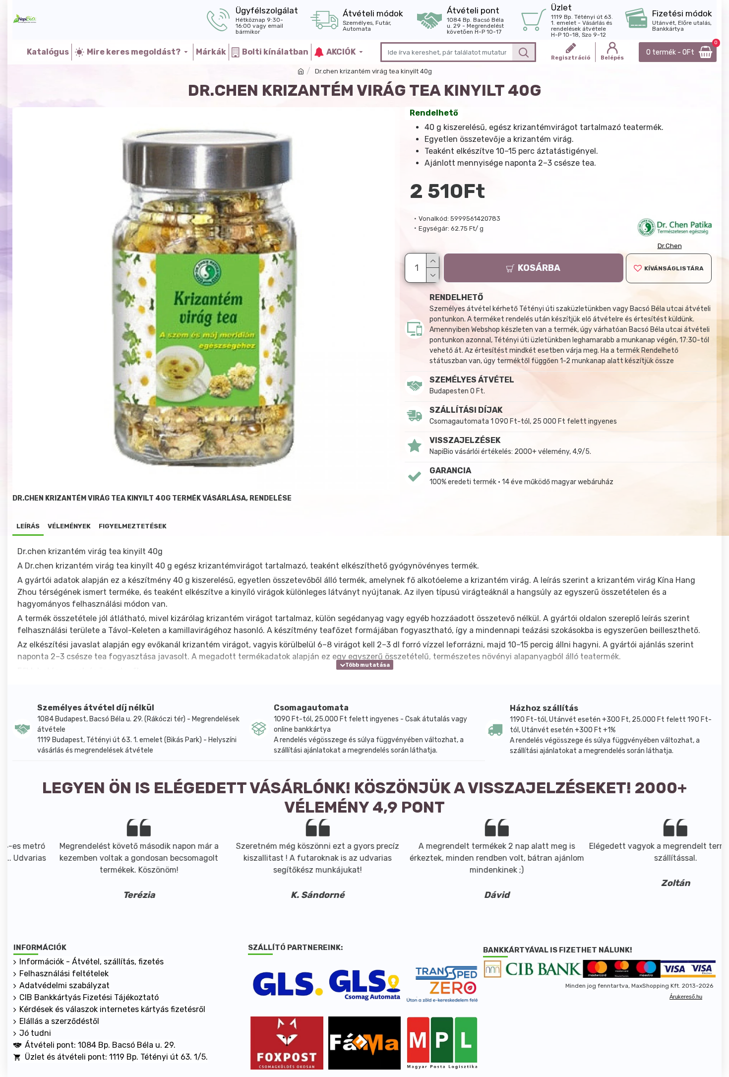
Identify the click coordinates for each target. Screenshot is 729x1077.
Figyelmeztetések (133, 526)
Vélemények (69, 526)
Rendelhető (434, 113)
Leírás (28, 526)
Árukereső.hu (685, 997)
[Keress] (523, 52)
